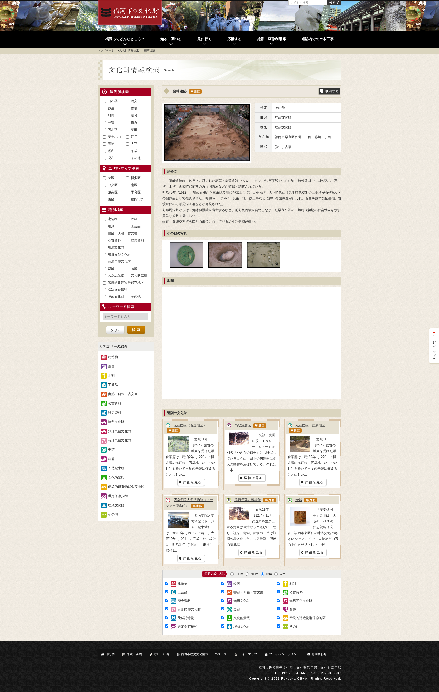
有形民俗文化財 (119, 261)
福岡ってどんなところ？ (125, 39)
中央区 (113, 185)
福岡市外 (137, 199)
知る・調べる (171, 39)
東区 (111, 178)
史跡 (111, 268)
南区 (134, 185)
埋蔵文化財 (116, 296)
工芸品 (136, 226)
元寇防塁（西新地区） (311, 425)
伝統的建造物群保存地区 (126, 282)
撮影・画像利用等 (271, 39)
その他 (136, 158)
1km (268, 574)
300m (254, 574)
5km (282, 574)
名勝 (134, 268)
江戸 (134, 137)
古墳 (134, 108)
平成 (134, 151)
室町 (134, 129)
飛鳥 (111, 115)
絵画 (134, 219)
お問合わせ (319, 654)
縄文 (134, 101)
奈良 (134, 115)
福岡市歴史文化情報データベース (204, 654)
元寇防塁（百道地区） (190, 425)
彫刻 (111, 226)
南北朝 (113, 129)
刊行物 (110, 654)
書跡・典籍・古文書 (122, 233)
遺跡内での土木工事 (318, 39)
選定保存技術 (118, 289)
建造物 (113, 219)
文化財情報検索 (129, 50)
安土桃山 (114, 137)
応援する (234, 39)
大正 (134, 144)
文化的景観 (139, 275)
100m (239, 574)
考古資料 (114, 240)
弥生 (111, 108)
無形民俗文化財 (119, 254)
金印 (298, 500)
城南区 (113, 192)
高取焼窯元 (242, 425)
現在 (111, 158)
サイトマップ (248, 654)
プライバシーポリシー (284, 654)
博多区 (136, 178)
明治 (111, 144)
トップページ (106, 50)
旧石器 (113, 101)
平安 (111, 122)
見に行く (204, 39)
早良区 (136, 192)
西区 (111, 199)
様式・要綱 (134, 654)
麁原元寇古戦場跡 (247, 500)
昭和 (111, 151)
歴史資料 (137, 240)
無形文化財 (116, 247)
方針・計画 (161, 654)
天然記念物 (116, 275)
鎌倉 (134, 122)
